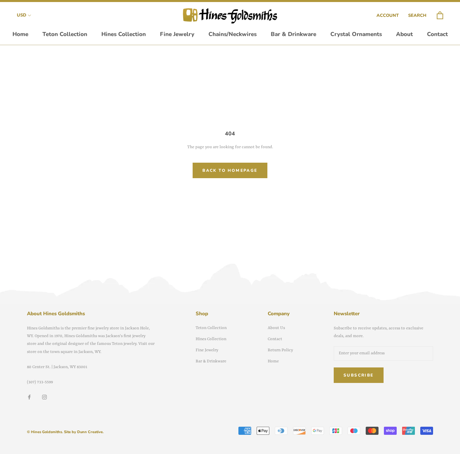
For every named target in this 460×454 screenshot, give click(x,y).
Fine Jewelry (177, 34)
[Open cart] (440, 16)
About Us (276, 328)
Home (20, 34)
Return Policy (280, 350)
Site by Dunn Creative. (84, 431)
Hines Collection (123, 34)
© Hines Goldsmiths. (45, 431)
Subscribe (358, 375)
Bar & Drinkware (293, 34)
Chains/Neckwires (232, 34)
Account (387, 15)
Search (417, 15)
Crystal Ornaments (356, 34)
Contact (437, 34)
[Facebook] (29, 397)
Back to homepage (229, 170)
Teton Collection (64, 34)
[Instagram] (44, 397)
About (404, 34)
